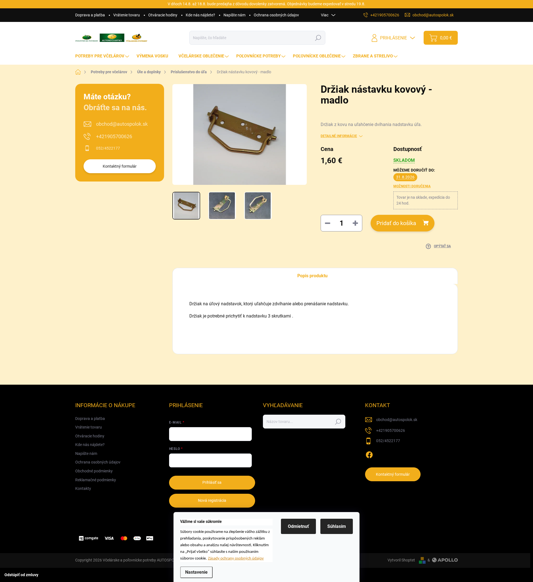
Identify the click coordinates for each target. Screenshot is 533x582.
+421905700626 (114, 136)
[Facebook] (369, 454)
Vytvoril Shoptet (401, 560)
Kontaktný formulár (120, 166)
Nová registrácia (212, 500)
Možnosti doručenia (412, 186)
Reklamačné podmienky (95, 480)
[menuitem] (102, 56)
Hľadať (318, 38)
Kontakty (83, 488)
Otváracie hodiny (162, 15)
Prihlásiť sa (212, 482)
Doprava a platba (90, 15)
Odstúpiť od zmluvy (21, 575)
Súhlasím (336, 526)
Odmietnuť (298, 526)
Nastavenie (196, 572)
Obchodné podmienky (94, 471)
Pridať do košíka (396, 223)
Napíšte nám (234, 15)
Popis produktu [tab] (312, 275)
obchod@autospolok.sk (122, 124)
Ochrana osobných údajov (276, 15)
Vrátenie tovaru (126, 15)
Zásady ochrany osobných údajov (236, 558)
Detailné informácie (339, 136)
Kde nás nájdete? (200, 15)
